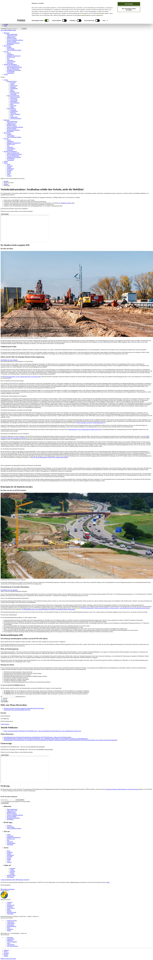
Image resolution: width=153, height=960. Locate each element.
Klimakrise (13, 87)
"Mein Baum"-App (12, 35)
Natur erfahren (10, 48)
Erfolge (9, 53)
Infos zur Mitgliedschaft (13, 68)
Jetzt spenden (4, 30)
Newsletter (9, 170)
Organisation (10, 54)
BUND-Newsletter (12, 38)
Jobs (8, 58)
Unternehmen (10, 73)
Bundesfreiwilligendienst (13, 43)
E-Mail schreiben (5, 724)
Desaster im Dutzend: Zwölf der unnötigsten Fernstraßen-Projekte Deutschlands (24, 708)
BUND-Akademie (11, 41)
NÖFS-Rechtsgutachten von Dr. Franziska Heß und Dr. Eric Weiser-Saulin (22, 376)
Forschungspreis (11, 61)
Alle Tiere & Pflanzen (15, 118)
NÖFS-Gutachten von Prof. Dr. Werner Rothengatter (90, 422)
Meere (11, 104)
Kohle (11, 90)
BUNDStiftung (11, 71)
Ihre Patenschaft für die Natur (14, 67)
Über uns (6, 51)
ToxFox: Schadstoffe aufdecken (15, 40)
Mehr (104, 20)
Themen (6, 80)
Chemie (12, 84)
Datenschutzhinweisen (84, 15)
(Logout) (9, 175)
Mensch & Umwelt (12, 81)
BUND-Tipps (7, 45)
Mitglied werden (12, 30)
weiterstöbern (11, 889)
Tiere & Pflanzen (11, 108)
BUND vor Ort (11, 57)
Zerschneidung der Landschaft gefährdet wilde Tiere (17, 709)
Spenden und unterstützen (10, 64)
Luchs (11, 115)
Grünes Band (13, 98)
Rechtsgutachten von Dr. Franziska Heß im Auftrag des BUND (84, 429)
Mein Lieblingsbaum (12, 34)
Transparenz (10, 60)
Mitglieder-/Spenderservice (14, 55)
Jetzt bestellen (4, 889)
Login (5, 25)
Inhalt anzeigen (4, 214)
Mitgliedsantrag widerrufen (22, 879)
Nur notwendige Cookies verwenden (129, 9)
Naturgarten (13, 110)
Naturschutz (13, 105)
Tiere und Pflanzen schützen (14, 50)
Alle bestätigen (129, 4)
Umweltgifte (13, 94)
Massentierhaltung (14, 102)
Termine (9, 167)
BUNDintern (10, 44)
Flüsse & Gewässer (15, 97)
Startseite (6, 181)
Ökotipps (9, 47)
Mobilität (12, 91)
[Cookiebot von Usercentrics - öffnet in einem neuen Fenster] (21, 20)
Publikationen (10, 168)
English (6, 74)
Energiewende (13, 85)
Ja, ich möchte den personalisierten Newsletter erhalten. (16, 801)
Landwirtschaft (14, 100)
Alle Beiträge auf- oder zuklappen (9, 360)
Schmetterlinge (14, 111)
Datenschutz (10, 63)
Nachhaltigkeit (14, 88)
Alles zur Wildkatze (15, 114)
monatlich (5, 698)
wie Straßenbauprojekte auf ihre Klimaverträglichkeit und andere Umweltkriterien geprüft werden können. (48, 609)
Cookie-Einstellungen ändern (8, 879)
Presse (8, 164)
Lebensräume (13, 101)
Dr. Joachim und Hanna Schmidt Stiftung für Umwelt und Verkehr (121, 789)
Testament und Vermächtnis (14, 70)
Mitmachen (6, 33)
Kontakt (6, 24)
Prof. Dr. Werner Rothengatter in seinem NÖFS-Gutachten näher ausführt (49, 457)
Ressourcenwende (14, 92)
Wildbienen (13, 112)
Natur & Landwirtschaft (13, 95)
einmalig (5, 700)
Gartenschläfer (14, 117)
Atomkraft (12, 82)
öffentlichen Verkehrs (66, 203)
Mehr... (108, 882)
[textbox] (14, 29)
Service (6, 163)
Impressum (99, 15)
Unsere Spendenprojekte (13, 66)
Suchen (24, 28)
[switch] (64, 20)
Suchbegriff (4, 28)
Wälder (12, 107)
